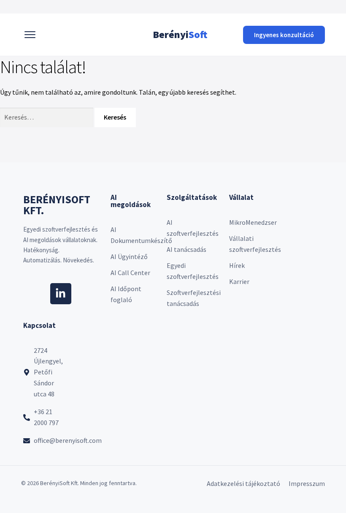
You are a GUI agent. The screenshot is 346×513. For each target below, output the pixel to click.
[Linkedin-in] (60, 293)
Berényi (180, 34)
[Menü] (30, 34)
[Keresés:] (47, 117)
